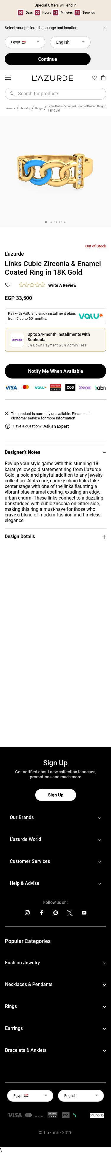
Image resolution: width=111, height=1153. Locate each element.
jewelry (25, 108)
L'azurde (10, 108)
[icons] (27, 914)
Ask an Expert (56, 426)
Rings (39, 108)
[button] (55, 452)
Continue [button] (47, 59)
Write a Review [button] (62, 285)
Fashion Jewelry (22, 963)
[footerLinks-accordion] (55, 817)
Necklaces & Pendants (28, 984)
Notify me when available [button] (55, 371)
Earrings (14, 1028)
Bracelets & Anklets (25, 1050)
